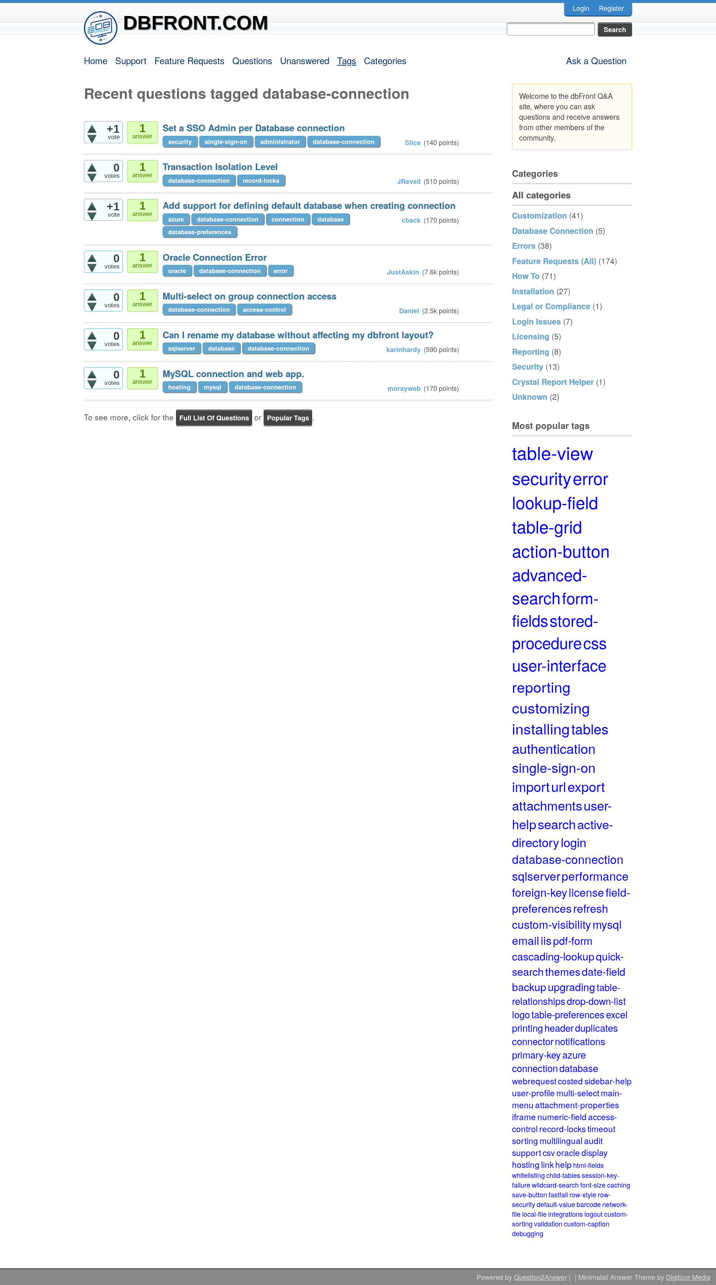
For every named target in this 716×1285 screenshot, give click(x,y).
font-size (593, 1185)
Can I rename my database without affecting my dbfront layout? (298, 334)
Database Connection (552, 230)
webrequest (534, 1081)
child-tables (563, 1175)
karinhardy (403, 349)
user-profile (533, 1092)
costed (570, 1081)
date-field (603, 971)
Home (95, 60)
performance (595, 875)
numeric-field (562, 1116)
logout (593, 1214)
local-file (534, 1214)
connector (532, 1041)
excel (617, 1014)
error (281, 270)
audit (593, 1140)
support (526, 1152)
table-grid (547, 526)
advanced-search (549, 585)
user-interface (559, 665)
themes (562, 971)
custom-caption (586, 1223)
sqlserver (181, 348)
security (180, 141)
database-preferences (199, 231)
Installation (533, 291)
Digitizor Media (688, 1277)
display (594, 1152)
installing (541, 728)
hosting (179, 386)
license (586, 892)
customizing (551, 707)
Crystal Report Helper (553, 381)
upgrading (571, 986)
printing (527, 1027)
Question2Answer (540, 1277)
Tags (346, 60)
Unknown (529, 396)
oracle (177, 270)
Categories (385, 60)
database (330, 218)
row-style (582, 1194)
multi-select (577, 1092)
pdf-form (573, 940)
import (531, 786)
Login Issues (536, 321)
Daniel (409, 311)
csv (549, 1152)
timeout (601, 1128)
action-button (561, 550)
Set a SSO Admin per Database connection (254, 127)
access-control (264, 309)
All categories (541, 194)
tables (590, 728)
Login (581, 8)
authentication (554, 748)
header (559, 1027)
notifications (580, 1041)
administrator (280, 141)
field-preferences (571, 900)
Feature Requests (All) (554, 260)
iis (546, 940)
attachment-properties (577, 1104)
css (595, 642)
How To (526, 275)
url (558, 786)
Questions (252, 60)
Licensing (530, 336)
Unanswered (304, 60)
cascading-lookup (553, 955)
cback (411, 220)
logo (521, 1014)
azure (176, 218)
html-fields (588, 1165)
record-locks (261, 180)
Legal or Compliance (551, 305)
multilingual (561, 1140)
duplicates (596, 1027)
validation (548, 1223)
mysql (213, 386)
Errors (524, 245)
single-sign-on (226, 141)
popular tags (288, 418)
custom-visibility (551, 924)
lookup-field (555, 502)
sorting (525, 1140)
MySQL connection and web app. (233, 373)
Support (131, 60)
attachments (547, 805)
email (525, 940)
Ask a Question (596, 60)
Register (611, 8)
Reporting (530, 351)
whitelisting (528, 1175)
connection (287, 218)
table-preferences (567, 1014)
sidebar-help (608, 1081)
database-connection (343, 141)
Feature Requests (189, 60)
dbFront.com (195, 23)
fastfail (558, 1194)
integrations (565, 1214)
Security (527, 366)
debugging (527, 1233)
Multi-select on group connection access (249, 295)
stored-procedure (555, 631)
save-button (529, 1194)
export (586, 786)
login (573, 841)
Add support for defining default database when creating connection (309, 205)
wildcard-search (555, 1185)
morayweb (404, 388)
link (547, 1164)
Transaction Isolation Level (220, 166)
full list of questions (214, 418)
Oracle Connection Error (215, 257)
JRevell (409, 181)
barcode (589, 1204)
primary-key (536, 1054)
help (563, 1164)
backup (529, 986)
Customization (539, 215)
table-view (552, 452)
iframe (524, 1116)
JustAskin (403, 272)
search (557, 823)
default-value (556, 1204)
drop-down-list (596, 1000)
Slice (413, 142)
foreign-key (539, 892)
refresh (590, 908)
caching (618, 1185)
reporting (541, 686)
